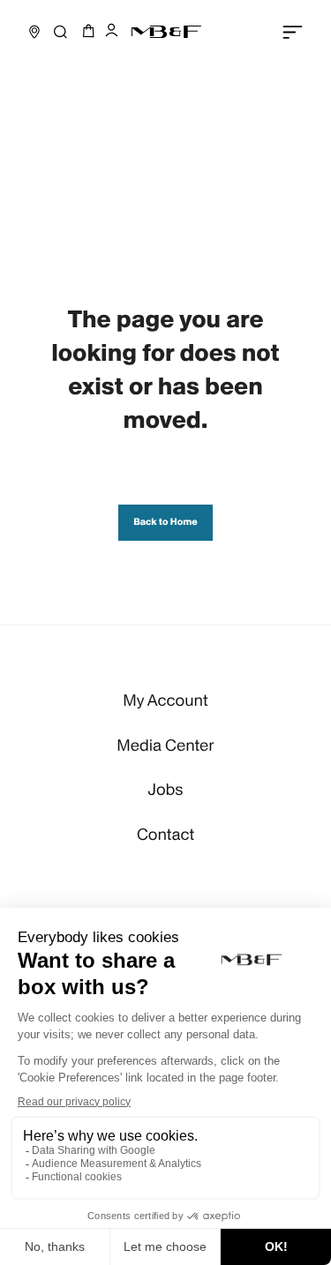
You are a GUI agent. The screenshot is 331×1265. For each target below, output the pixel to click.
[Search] (60, 32)
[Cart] (85, 32)
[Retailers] (34, 32)
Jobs (166, 790)
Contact (165, 835)
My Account (165, 701)
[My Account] (111, 32)
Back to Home (165, 521)
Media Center (165, 746)
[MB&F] (166, 32)
